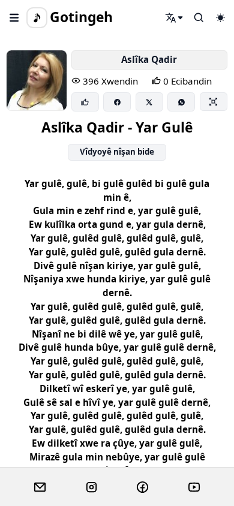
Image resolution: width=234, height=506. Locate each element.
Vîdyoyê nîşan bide (117, 151)
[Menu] (14, 17)
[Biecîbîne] (85, 102)
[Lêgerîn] (174, 17)
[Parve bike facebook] (117, 102)
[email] (39, 487)
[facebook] (142, 487)
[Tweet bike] (149, 102)
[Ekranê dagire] (213, 101)
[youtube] (194, 487)
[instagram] (91, 487)
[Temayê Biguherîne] (220, 17)
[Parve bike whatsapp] (181, 102)
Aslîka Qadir (149, 59)
